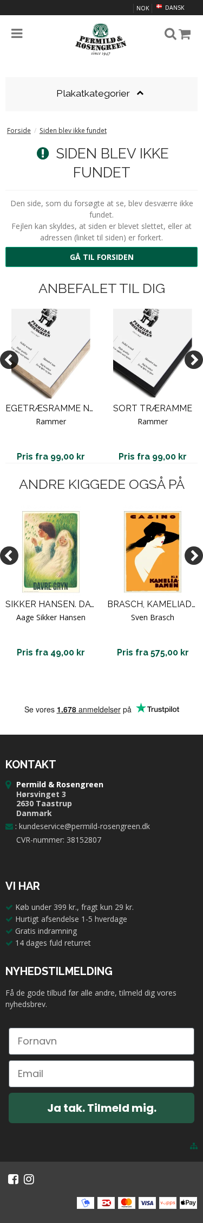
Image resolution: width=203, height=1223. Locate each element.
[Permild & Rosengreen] (101, 39)
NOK (142, 8)
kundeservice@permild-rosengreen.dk (84, 826)
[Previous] (9, 360)
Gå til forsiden (102, 257)
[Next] (194, 360)
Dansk (173, 7)
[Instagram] (29, 1179)
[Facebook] (13, 1179)
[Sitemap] (194, 1146)
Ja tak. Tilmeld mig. (101, 1108)
